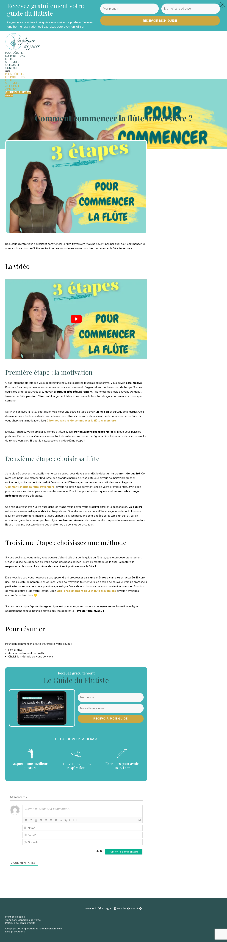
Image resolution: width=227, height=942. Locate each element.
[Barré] (40, 820)
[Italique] (31, 820)
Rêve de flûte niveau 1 (89, 611)
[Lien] (65, 820)
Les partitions (15, 55)
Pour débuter (14, 52)
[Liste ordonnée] (45, 820)
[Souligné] (36, 820)
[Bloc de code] (60, 820)
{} (70, 820)
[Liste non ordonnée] (50, 820)
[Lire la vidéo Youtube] (76, 319)
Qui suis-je (12, 65)
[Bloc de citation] (55, 820)
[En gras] (26, 820)
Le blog (10, 59)
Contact (11, 68)
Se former (12, 62)
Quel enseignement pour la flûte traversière (86, 591)
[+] (75, 820)
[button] (74, 71)
